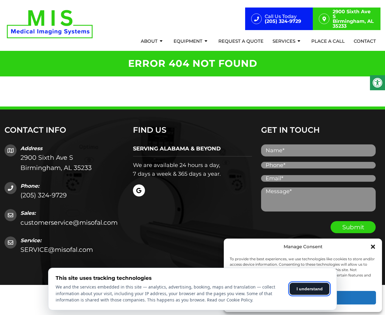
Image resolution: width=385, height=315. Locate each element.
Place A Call (328, 41)
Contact (365, 41)
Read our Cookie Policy (229, 300)
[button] (373, 247)
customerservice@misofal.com (69, 222)
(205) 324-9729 (43, 195)
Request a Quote (240, 41)
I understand (310, 288)
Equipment (188, 41)
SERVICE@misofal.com (56, 249)
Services (284, 41)
